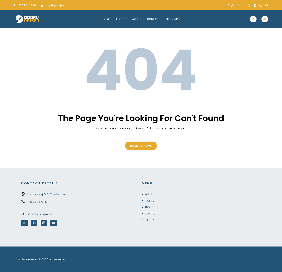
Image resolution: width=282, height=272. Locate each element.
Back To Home (141, 146)
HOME (148, 194)
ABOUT (149, 207)
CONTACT (151, 213)
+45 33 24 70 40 (37, 202)
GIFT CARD (151, 220)
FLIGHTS (149, 201)
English (232, 5)
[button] (253, 19)
